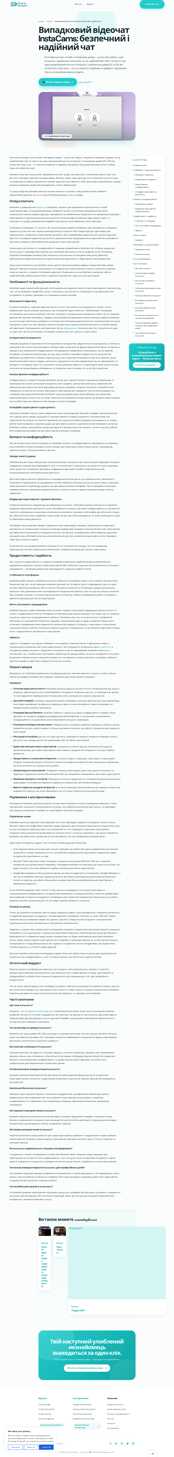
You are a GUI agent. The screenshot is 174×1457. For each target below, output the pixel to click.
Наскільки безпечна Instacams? (148, 296)
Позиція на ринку (142, 254)
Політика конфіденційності (118, 1414)
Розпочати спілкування (145, 365)
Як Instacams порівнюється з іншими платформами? (147, 316)
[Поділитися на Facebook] (116, 1443)
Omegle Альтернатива (82, 1404)
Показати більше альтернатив (87, 1426)
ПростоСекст (59, 1250)
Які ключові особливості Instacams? (145, 282)
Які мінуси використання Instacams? (145, 309)
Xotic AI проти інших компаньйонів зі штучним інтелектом (44, 1267)
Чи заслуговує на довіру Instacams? (145, 274)
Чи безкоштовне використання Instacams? (148, 289)
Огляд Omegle (44, 1404)
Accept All (46, 1447)
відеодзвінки (70, 328)
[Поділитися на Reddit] (121, 1443)
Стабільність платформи (145, 221)
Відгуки (50, 21)
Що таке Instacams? (143, 269)
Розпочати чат (152, 4)
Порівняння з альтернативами (146, 245)
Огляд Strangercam (46, 1419)
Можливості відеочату (144, 175)
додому (41, 21)
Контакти (111, 1423)
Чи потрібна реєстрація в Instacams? (145, 334)
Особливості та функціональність (147, 170)
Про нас (110, 1419)
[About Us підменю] (82, 4)
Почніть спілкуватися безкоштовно (85, 1368)
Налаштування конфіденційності (142, 185)
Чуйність (138, 231)
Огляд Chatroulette (46, 1409)
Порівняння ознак (142, 249)
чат (108, 218)
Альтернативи (80, 1398)
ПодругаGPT (78, 1310)
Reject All (31, 1447)
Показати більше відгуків (51, 1425)
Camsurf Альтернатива (82, 1414)
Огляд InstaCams (140, 165)
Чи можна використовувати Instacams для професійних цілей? (146, 325)
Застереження (113, 1428)
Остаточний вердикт (142, 259)
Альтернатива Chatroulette (84, 1409)
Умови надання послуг (116, 1409)
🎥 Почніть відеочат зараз (56, 82)
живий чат (105, 647)
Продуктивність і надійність (145, 216)
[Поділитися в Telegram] (133, 1443)
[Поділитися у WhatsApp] (127, 1443)
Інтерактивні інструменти (145, 180)
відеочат (41, 207)
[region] (31, 1439)
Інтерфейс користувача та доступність (146, 193)
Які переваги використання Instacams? (146, 301)
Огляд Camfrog (44, 1414)
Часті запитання (140, 264)
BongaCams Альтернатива (83, 1419)
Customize (15, 1447)
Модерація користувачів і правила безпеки (145, 210)
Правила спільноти (115, 1404)
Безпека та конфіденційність (145, 199)
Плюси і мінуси (140, 235)
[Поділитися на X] (110, 1443)
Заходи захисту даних (144, 204)
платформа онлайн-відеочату (39, 1011)
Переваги (139, 240)
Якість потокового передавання (148, 226)
